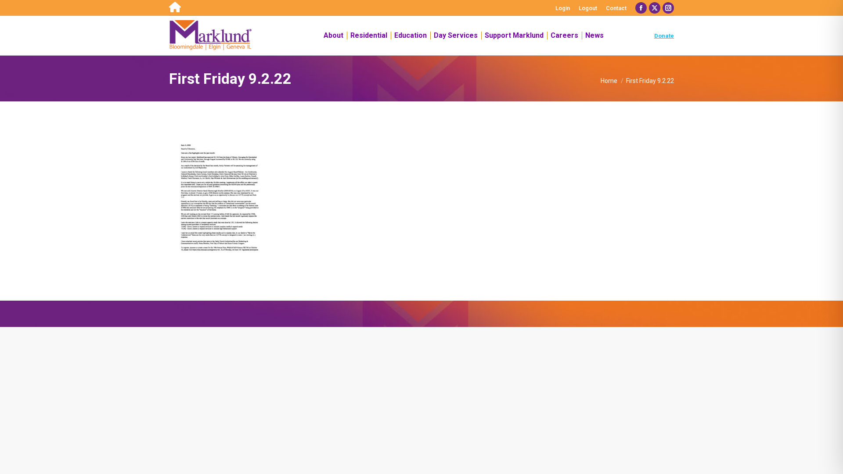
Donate (664, 35)
